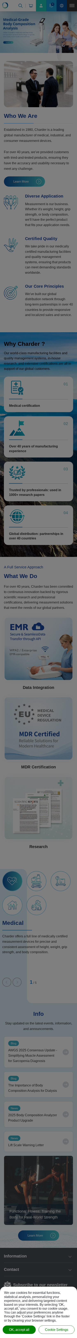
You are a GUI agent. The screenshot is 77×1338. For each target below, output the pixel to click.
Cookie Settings (56, 1329)
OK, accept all (19, 1329)
